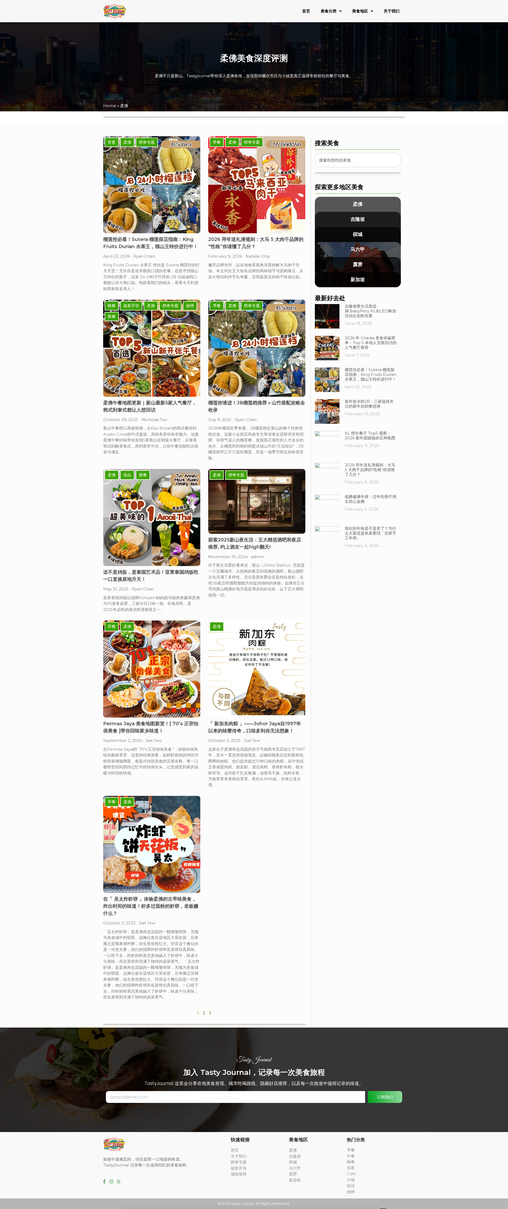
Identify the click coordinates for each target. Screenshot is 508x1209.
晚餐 (112, 305)
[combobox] (358, 160)
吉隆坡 (358, 219)
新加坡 (358, 279)
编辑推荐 (239, 1173)
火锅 (351, 1179)
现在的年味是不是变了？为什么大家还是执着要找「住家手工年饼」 (370, 533)
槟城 (357, 234)
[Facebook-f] (104, 1181)
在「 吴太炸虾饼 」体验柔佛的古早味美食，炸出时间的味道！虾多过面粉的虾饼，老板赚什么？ (150, 906)
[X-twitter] (118, 1181)
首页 (306, 10)
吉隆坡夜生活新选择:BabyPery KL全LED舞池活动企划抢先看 (370, 311)
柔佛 (127, 142)
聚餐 (112, 316)
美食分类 (329, 10)
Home (109, 105)
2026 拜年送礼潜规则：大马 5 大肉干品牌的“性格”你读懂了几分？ (370, 469)
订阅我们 (385, 1096)
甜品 (127, 474)
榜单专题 (147, 142)
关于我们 (392, 10)
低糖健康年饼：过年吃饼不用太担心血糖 (370, 499)
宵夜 (112, 142)
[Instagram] (112, 1181)
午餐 (351, 1155)
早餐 (217, 142)
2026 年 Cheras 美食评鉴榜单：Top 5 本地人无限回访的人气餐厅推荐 (371, 342)
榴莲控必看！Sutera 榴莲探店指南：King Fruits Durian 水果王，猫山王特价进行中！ (370, 374)
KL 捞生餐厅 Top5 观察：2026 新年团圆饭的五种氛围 (370, 435)
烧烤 (190, 305)
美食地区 (360, 10)
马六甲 (358, 249)
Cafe (351, 1173)
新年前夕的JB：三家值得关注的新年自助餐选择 (369, 404)
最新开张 (131, 305)
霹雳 (357, 264)
